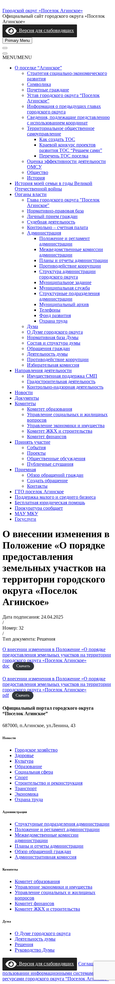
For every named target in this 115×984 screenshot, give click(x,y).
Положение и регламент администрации (64, 241)
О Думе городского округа (55, 332)
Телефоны (49, 310)
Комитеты (25, 403)
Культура (24, 761)
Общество (37, 172)
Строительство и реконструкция (48, 783)
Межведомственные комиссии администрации (71, 252)
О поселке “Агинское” (38, 67)
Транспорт (26, 788)
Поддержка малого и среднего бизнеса (55, 497)
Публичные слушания (50, 464)
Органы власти (31, 194)
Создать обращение (47, 480)
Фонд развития (55, 315)
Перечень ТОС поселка (63, 155)
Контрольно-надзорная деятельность (65, 387)
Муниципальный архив (64, 304)
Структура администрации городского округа (67, 274)
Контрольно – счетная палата (57, 227)
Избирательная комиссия (53, 365)
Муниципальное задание (65, 282)
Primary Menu (17, 40)
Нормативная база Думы (53, 337)
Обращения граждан (48, 348)
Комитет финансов (47, 436)
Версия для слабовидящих (45, 30)
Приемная (25, 469)
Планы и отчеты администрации (73, 260)
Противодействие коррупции (70, 265)
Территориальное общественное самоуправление (60, 131)
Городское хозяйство (36, 750)
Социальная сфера (34, 772)
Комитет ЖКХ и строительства (59, 431)
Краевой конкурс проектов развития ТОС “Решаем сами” (70, 147)
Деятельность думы (47, 354)
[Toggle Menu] (4, 48)
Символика (39, 84)
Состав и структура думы (53, 343)
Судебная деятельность (51, 221)
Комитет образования (49, 409)
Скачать (23, 666)
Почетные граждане (48, 89)
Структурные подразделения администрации (69, 296)
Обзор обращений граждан (55, 475)
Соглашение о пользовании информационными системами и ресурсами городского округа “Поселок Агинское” (55, 971)
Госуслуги (25, 519)
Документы (27, 398)
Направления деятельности (43, 370)
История (36, 177)
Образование (28, 766)
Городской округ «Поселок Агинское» (42, 10)
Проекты (36, 453)
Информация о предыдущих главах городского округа (64, 109)
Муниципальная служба (64, 287)
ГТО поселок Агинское (39, 491)
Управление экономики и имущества (66, 425)
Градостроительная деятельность (61, 381)
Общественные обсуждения (56, 458)
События (36, 447)
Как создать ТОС (57, 139)
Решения (24, 944)
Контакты (37, 486)
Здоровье (24, 755)
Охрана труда (53, 321)
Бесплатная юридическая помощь (50, 502)
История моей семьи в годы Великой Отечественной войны (53, 186)
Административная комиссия (45, 857)
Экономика (26, 794)
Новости (24, 392)
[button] (17, 57)
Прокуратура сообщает (39, 508)
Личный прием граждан (52, 216)
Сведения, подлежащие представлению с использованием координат (68, 120)
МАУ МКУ (26, 513)
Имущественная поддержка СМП (62, 376)
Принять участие (32, 442)
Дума (32, 326)
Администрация (44, 232)
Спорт (21, 777)
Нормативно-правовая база (55, 210)
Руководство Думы (35, 950)
